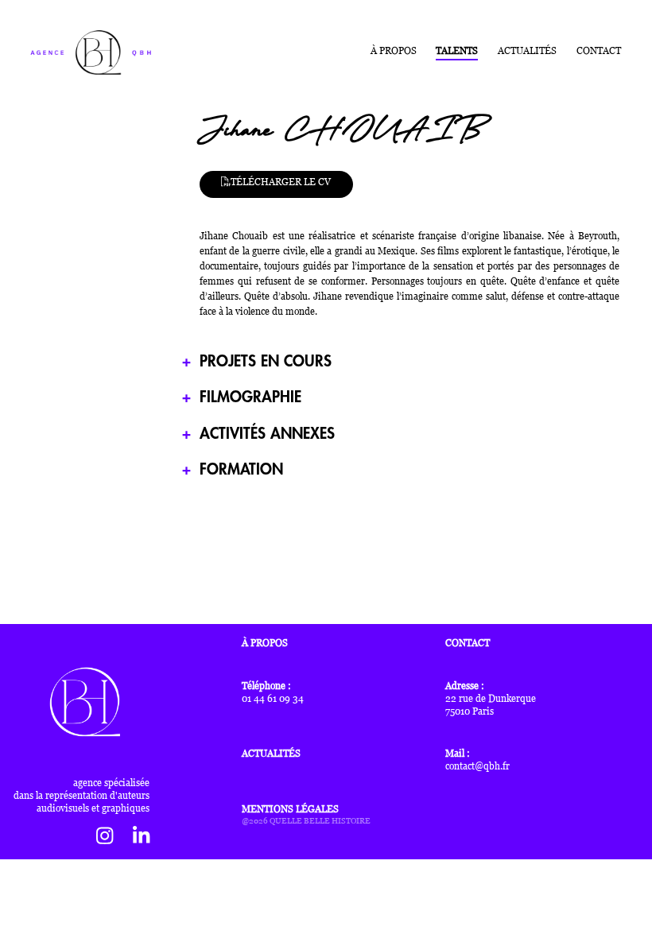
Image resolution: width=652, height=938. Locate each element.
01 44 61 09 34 (273, 698)
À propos (394, 50)
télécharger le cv (281, 181)
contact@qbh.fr (477, 766)
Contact (598, 50)
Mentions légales (290, 809)
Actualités (527, 50)
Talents (457, 50)
